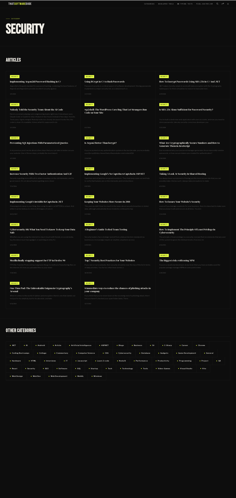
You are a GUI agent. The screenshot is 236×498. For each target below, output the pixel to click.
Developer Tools (166, 4)
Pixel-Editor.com (204, 4)
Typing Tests (186, 4)
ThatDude (20, 4)
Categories (149, 4)
